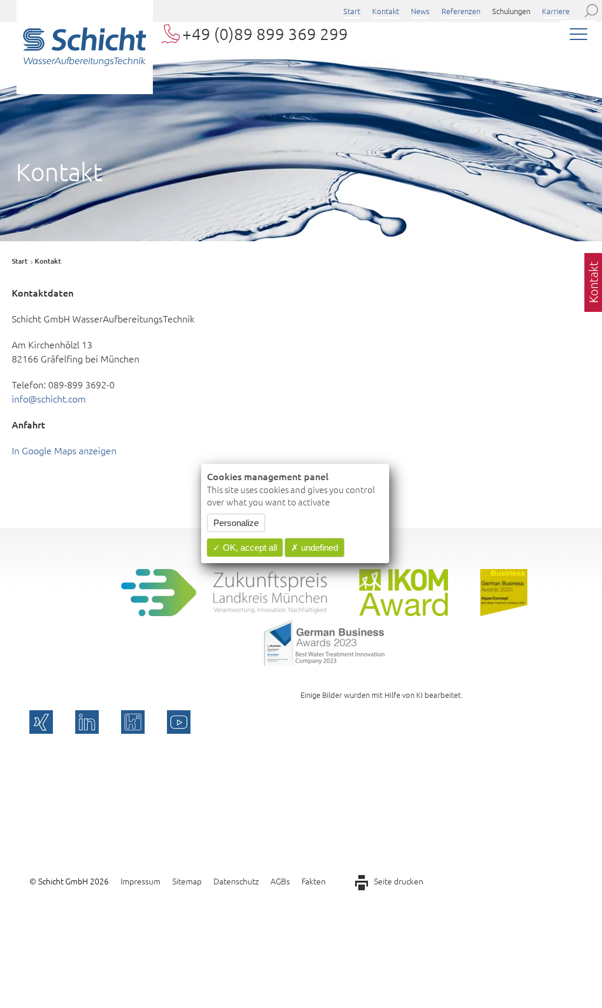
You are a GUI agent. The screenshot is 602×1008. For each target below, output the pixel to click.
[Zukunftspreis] (224, 612)
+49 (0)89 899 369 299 (265, 34)
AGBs (280, 881)
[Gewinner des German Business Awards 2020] (503, 612)
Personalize (236, 523)
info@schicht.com (49, 398)
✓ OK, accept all (245, 548)
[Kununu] (133, 722)
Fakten (314, 881)
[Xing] (41, 722)
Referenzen (461, 10)
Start (351, 10)
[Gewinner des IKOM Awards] (403, 612)
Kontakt (385, 10)
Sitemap (187, 881)
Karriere (556, 10)
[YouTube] (178, 722)
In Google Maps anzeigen (64, 450)
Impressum (140, 881)
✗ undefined (314, 548)
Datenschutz (236, 881)
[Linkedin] (87, 722)
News (420, 10)
